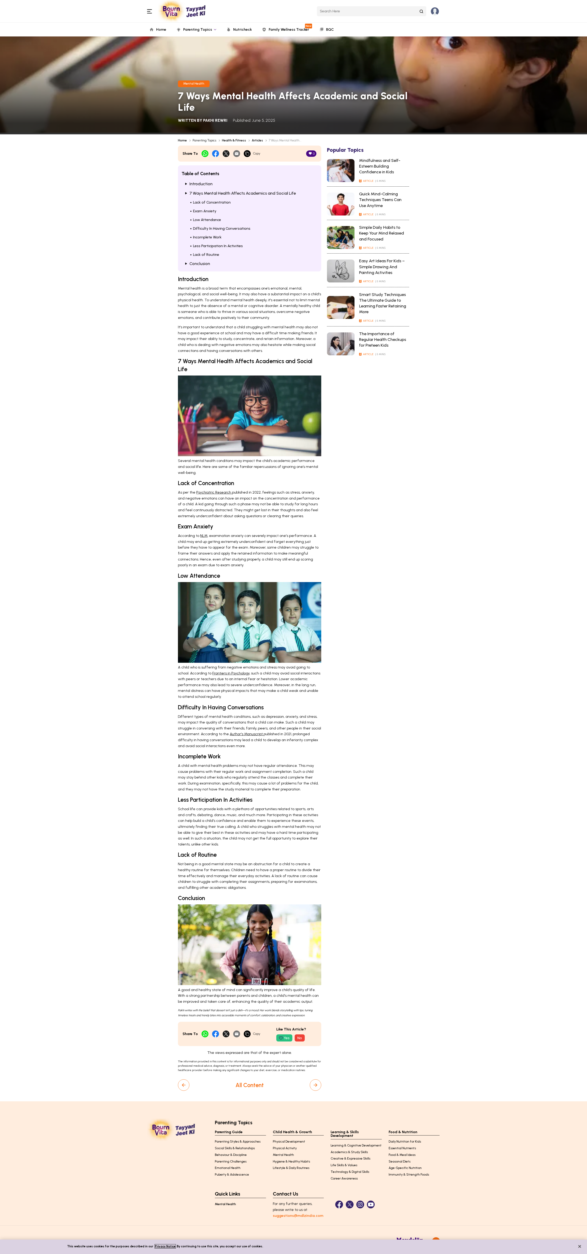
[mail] (236, 153)
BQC (330, 29)
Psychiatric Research (214, 492)
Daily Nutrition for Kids (405, 1142)
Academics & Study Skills (349, 1152)
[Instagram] (360, 1204)
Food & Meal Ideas (402, 1155)
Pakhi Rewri (215, 120)
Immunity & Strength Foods (409, 1175)
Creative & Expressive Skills (350, 1158)
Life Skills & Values (344, 1165)
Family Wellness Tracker (290, 28)
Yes (287, 1038)
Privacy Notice (165, 1246)
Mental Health (193, 84)
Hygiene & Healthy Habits (291, 1161)
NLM (204, 535)
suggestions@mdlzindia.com (298, 1215)
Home (161, 29)
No (299, 1038)
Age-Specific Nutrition (405, 1168)
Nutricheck (242, 29)
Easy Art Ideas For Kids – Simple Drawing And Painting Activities (382, 266)
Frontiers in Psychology (230, 673)
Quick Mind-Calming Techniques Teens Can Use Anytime (380, 199)
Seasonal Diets (399, 1161)
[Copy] (247, 153)
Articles (257, 140)
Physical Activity (285, 1148)
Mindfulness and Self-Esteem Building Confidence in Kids (379, 166)
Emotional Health (228, 1168)
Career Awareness (344, 1178)
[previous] (183, 1085)
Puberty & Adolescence (232, 1175)
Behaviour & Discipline (231, 1155)
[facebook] (215, 153)
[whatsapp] (205, 153)
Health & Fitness (234, 140)
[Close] (580, 1246)
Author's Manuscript (247, 734)
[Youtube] (371, 1204)
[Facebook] (339, 1204)
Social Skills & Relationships (235, 1148)
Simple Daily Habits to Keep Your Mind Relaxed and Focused (381, 233)
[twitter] (226, 153)
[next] (315, 1085)
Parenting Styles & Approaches (237, 1142)
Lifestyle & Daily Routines (291, 1168)
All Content (249, 1085)
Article (368, 180)
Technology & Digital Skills (350, 1172)
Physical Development (289, 1142)
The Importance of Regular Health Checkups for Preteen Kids (382, 339)
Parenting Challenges (230, 1161)
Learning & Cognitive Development (356, 1145)
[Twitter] (350, 1204)
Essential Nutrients (402, 1148)
